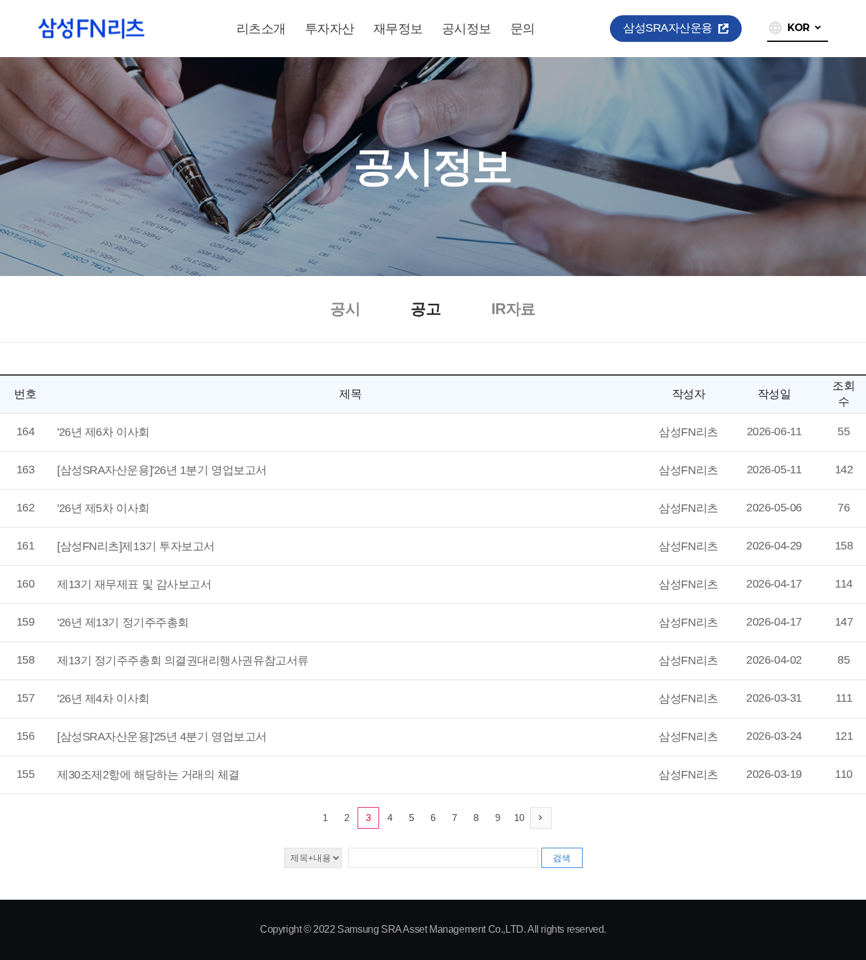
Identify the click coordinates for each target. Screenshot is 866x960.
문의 (522, 29)
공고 (426, 308)
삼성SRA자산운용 (668, 28)
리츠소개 (261, 29)
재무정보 (398, 29)
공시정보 (466, 29)
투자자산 (329, 29)
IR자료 (513, 308)
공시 (345, 308)
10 (519, 817)
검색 (562, 858)
